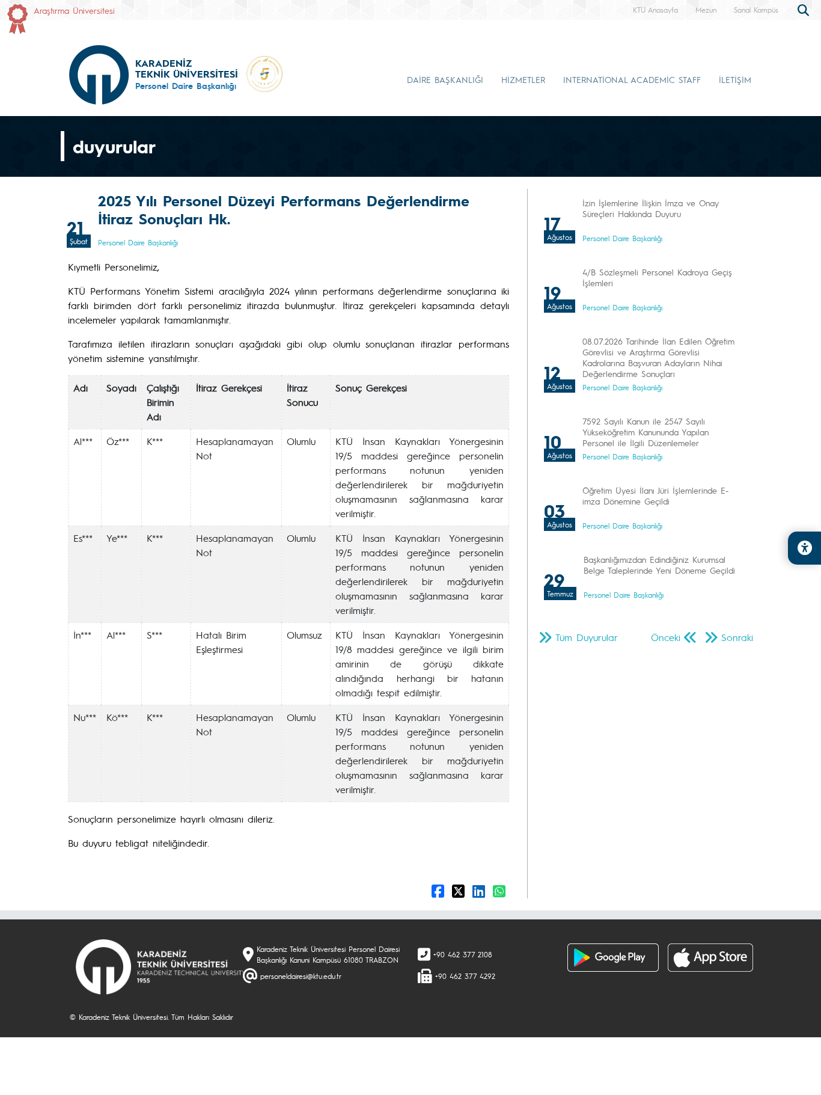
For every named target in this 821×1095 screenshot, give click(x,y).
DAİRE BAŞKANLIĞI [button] (445, 79)
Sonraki (737, 637)
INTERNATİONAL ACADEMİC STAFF (632, 79)
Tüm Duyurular (586, 637)
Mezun (705, 9)
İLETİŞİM (735, 79)
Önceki (665, 637)
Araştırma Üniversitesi (74, 10)
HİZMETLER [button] (523, 79)
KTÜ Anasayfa (655, 9)
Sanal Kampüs (756, 9)
